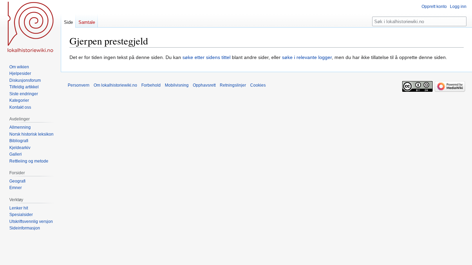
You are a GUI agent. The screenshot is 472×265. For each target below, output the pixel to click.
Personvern (78, 85)
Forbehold (151, 85)
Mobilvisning (177, 85)
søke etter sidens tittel (206, 57)
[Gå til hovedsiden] (30, 27)
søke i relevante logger (307, 57)
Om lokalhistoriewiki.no (115, 85)
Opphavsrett (204, 85)
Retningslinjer (233, 85)
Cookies (258, 85)
